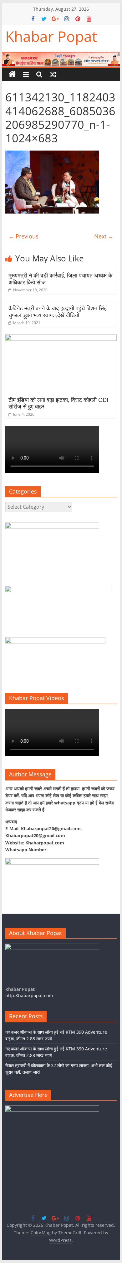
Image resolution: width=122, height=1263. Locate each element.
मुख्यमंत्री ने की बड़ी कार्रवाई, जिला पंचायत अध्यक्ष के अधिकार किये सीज (60, 278)
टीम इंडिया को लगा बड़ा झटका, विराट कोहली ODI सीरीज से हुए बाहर (58, 403)
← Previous (23, 236)
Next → (104, 236)
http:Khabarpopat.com (29, 995)
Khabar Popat (51, 36)
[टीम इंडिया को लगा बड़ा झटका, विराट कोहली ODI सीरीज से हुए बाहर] (61, 338)
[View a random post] (53, 74)
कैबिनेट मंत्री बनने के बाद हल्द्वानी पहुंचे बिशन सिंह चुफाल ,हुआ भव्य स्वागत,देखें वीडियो (57, 311)
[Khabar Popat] (12, 74)
